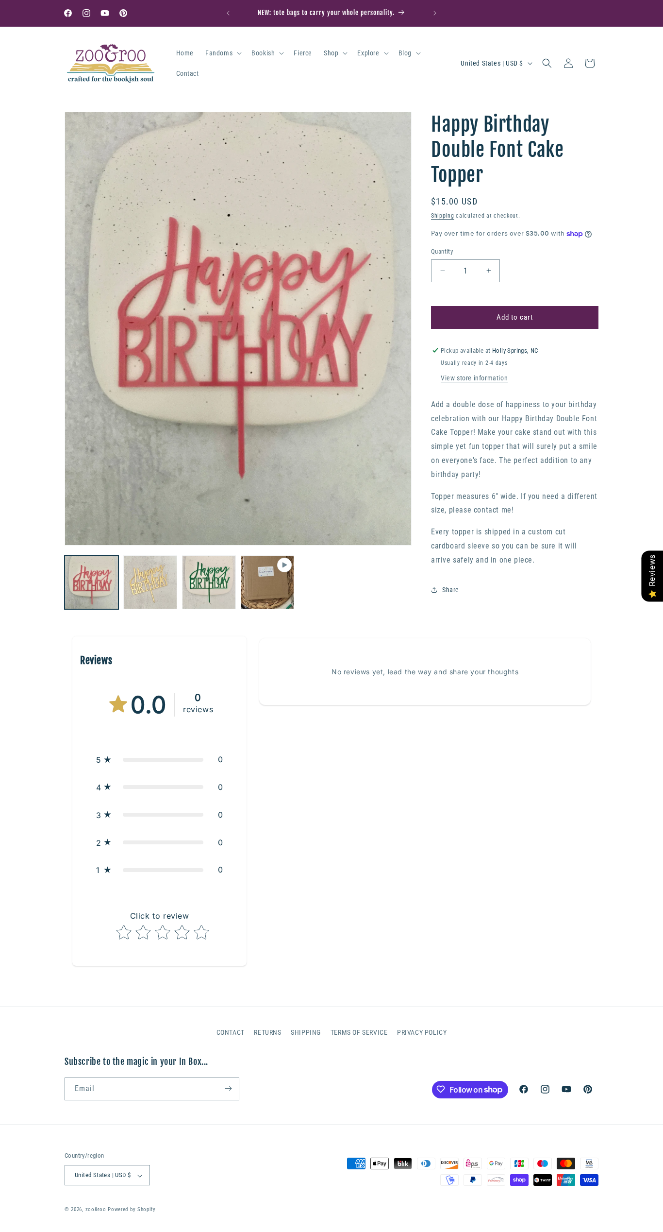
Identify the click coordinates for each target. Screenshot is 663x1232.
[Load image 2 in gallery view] (150, 582)
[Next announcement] (435, 13)
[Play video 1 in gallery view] (268, 582)
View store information (474, 378)
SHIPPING (306, 1032)
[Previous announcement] (228, 13)
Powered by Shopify (132, 1210)
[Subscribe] (228, 1088)
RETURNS (267, 1032)
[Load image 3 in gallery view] (209, 582)
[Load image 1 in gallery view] (91, 582)
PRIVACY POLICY (422, 1032)
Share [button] (450, 590)
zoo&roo (95, 1210)
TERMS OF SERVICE (359, 1032)
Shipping (442, 215)
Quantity (442, 251)
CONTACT (230, 1032)
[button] (222, 53)
